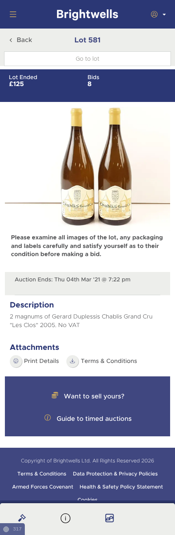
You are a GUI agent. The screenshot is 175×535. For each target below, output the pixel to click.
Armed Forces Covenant (42, 487)
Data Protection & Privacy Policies (115, 474)
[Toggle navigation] (11, 14)
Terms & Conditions (41, 474)
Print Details (41, 361)
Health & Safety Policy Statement (121, 487)
